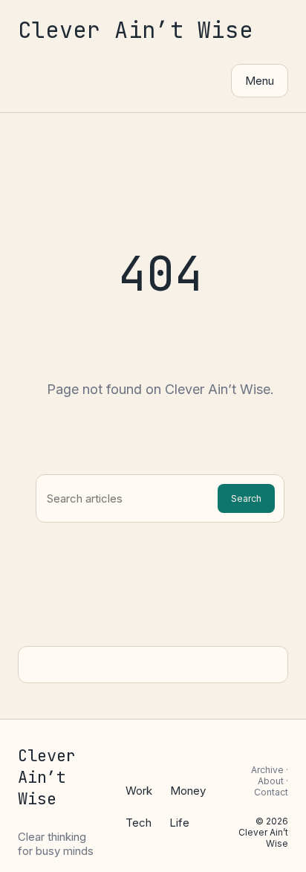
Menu (259, 81)
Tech (139, 823)
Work (139, 791)
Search (246, 498)
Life (179, 823)
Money (188, 791)
